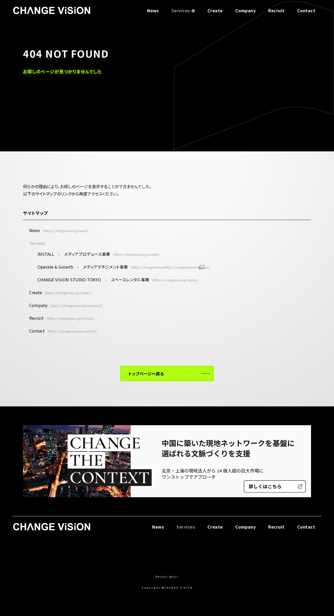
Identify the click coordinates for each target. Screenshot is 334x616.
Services (180, 10)
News (153, 10)
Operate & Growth (83, 267)
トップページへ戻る (146, 373)
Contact (306, 10)
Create (215, 10)
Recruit (276, 10)
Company (245, 10)
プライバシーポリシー (167, 577)
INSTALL (74, 254)
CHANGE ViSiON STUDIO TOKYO (93, 279)
